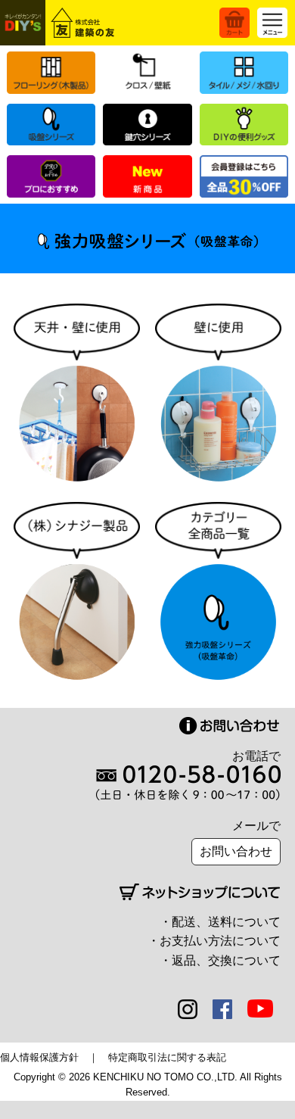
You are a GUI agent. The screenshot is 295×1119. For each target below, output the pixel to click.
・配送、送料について (220, 921)
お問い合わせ (236, 851)
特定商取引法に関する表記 (167, 1057)
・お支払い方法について (214, 940)
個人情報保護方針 (39, 1057)
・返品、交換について (220, 960)
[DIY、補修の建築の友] (60, 22)
